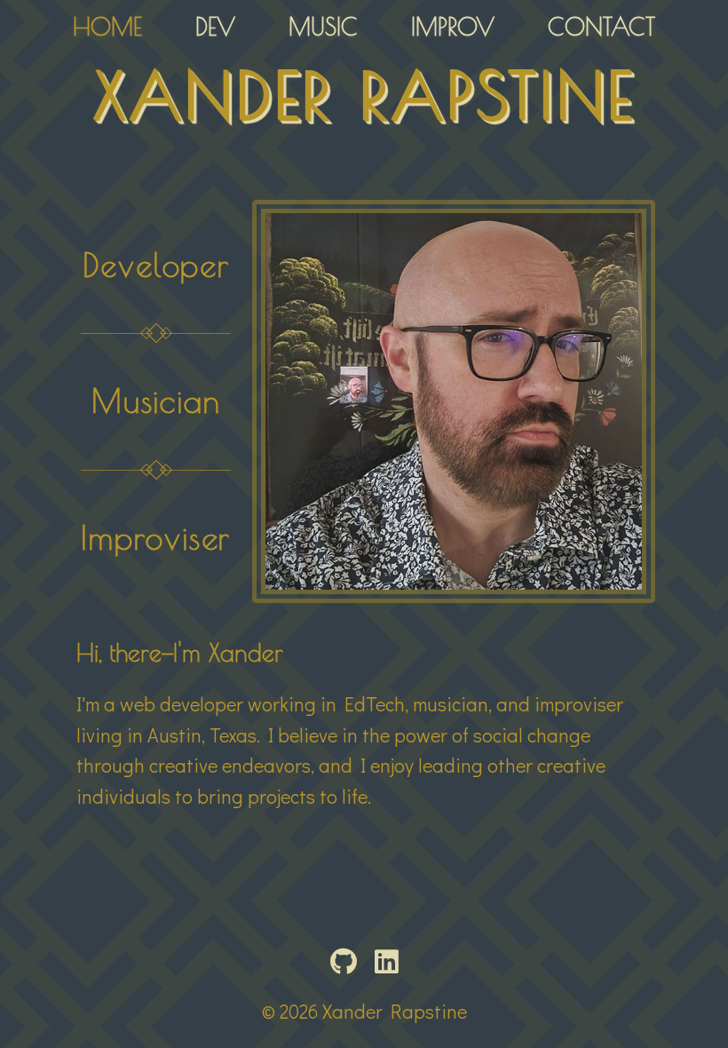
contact (601, 26)
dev (215, 26)
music (323, 26)
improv (453, 26)
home (107, 26)
